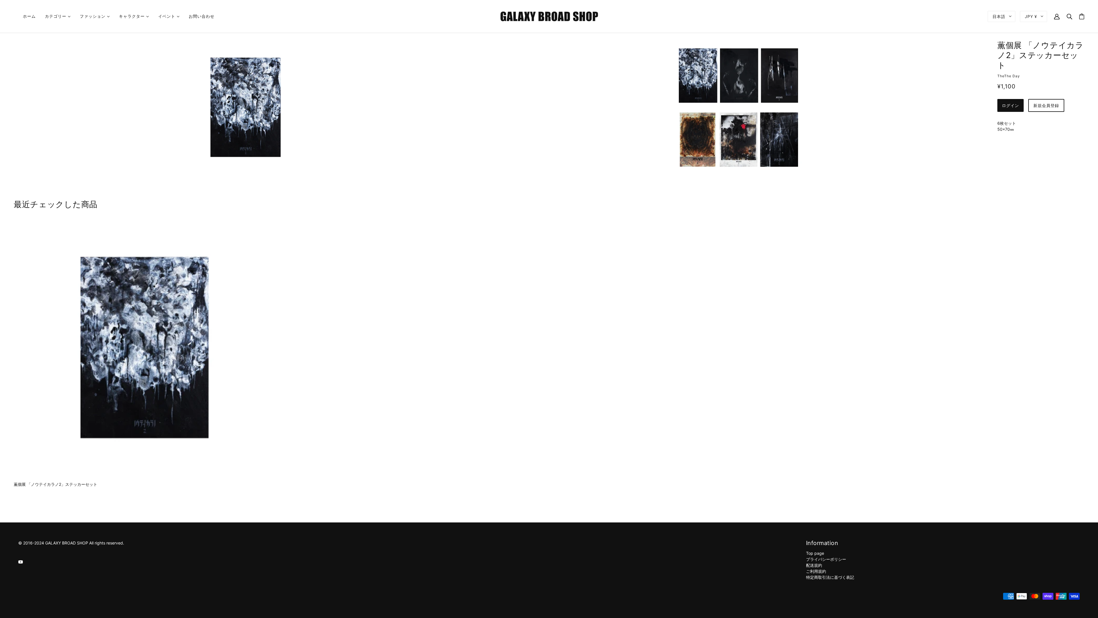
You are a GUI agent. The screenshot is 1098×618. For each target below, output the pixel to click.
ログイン (1010, 105)
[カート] (1082, 16)
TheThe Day (1008, 76)
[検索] (1069, 16)
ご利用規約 (816, 571)
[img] (20, 561)
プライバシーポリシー (826, 559)
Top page (815, 553)
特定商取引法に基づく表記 (830, 577)
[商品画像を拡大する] (245, 107)
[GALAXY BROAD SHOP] (549, 15)
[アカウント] (1057, 16)
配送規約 (814, 565)
